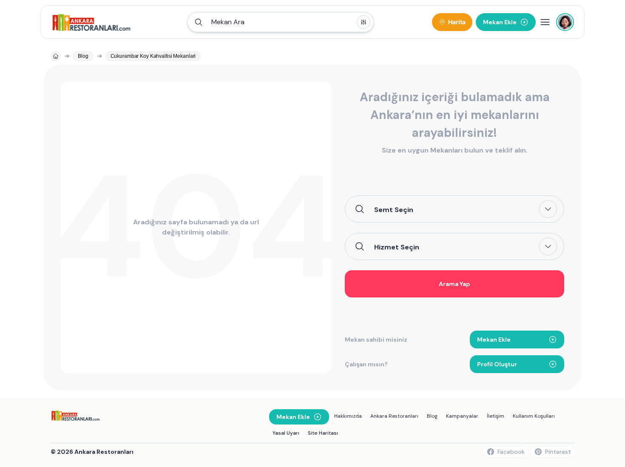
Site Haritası (323, 433)
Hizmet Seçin (396, 247)
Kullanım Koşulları (534, 416)
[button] (280, 22)
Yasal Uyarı (286, 433)
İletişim (495, 416)
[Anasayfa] (56, 56)
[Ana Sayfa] (91, 22)
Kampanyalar (462, 416)
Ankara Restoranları (394, 416)
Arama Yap (454, 284)
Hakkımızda (348, 416)
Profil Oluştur (497, 364)
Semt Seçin (393, 209)
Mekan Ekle (494, 339)
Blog (432, 416)
